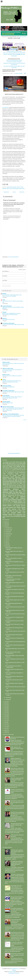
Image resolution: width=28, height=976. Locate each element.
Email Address (5, 271)
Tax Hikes (15, 511)
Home (14, 192)
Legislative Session (11, 489)
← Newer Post (6, 192)
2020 (8, 465)
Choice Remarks (5, 395)
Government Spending (8, 481)
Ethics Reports (9, 480)
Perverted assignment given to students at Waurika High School (17, 825)
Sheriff (21, 504)
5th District (9, 466)
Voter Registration (17, 514)
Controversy (22, 472)
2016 (10, 463)
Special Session (20, 505)
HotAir (3, 299)
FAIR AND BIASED (6, 401)
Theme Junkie (12, 971)
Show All (24, 419)
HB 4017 (19, 187)
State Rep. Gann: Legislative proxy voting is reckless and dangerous (17, 852)
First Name (4, 275)
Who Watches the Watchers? (8, 386)
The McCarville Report (7, 306)
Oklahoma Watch (6, 362)
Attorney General (17, 468)
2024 (5, 526)
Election (18, 477)
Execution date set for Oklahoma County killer (12, 375)
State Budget (9, 507)
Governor (20, 481)
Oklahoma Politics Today (7, 368)
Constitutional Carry (12, 472)
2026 (5, 522)
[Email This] (3, 184)
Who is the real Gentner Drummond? (14, 60)
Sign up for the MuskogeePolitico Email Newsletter (14, 52)
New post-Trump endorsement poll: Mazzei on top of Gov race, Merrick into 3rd (17, 814)
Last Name (4, 280)
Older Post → (22, 192)
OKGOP (4, 496)
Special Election (7, 505)
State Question (12, 509)
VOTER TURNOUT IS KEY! (7, 402)
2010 (14, 462)
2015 (5, 718)
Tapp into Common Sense (8, 406)
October (7, 531)
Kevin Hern (19, 487)
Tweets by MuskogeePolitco (14, 453)
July (6, 538)
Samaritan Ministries (7, 504)
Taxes (23, 511)
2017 (16, 463)
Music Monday (12, 493)
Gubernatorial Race (8, 483)
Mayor (4, 493)
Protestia (4, 312)
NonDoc (4, 379)
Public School (9, 188)
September (7, 533)
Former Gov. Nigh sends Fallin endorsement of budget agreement (17, 780)
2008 (5, 732)
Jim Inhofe (19, 486)
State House (21, 188)
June (6, 539)
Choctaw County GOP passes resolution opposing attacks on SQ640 (17, 791)
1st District (6, 462)
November (7, 529)
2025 (5, 524)
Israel (24, 484)
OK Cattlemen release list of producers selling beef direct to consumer (17, 910)
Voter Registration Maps (8, 516)
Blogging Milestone (6, 469)
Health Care (6, 484)
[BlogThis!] (4, 184)
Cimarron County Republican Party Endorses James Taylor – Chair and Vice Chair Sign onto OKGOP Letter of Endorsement (13, 409)
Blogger (14, 970)
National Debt (20, 495)
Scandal (15, 504)
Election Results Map (9, 478)
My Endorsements (10, 495)
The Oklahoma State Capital (8, 323)
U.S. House (11, 513)
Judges (4, 487)
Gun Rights (20, 483)
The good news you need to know (14, 51)
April (6, 544)
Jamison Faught (18, 73)
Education (14, 187)
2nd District (22, 465)
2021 (5, 706)
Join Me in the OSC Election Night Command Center (13, 324)
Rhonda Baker (16, 188)
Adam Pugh (9, 187)
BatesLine (4, 318)
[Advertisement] (14, 343)
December (7, 527)
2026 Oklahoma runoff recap (8, 319)
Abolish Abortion (20, 466)
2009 (5, 730)
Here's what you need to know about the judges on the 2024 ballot (17, 802)
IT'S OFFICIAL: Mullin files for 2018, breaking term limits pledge (17, 944)
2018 (20, 463)
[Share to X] (6, 184)
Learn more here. (22, 36)
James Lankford (9, 486)
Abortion (7, 468)
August (7, 535)
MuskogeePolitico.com (15, 968)
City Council (9, 471)
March (6, 546)
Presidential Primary (16, 501)
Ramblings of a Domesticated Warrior (10, 414)
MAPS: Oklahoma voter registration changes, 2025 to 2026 (17, 749)
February (7, 697)
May (6, 541)
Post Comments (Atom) (13, 256)
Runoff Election (18, 502)
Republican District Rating (7, 502)
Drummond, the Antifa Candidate (14, 61)
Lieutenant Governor (8, 490)
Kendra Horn (11, 487)
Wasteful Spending (20, 516)
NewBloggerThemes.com (14, 973)
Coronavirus (10, 474)
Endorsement (21, 478)
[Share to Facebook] (7, 184)
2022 (14, 465)
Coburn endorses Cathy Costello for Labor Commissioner (16, 921)
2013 (5, 722)
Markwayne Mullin (7, 492)
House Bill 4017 (5, 107)
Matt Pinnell (19, 492)
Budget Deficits (16, 469)
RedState (4, 293)
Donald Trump (17, 475)
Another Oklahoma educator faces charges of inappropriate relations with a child (12, 397)
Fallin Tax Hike (18, 480)
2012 (20, 462)
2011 (5, 726)
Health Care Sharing (16, 484)
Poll (6, 501)
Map (20, 490)
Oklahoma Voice (5, 374)
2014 (4, 463)
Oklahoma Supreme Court (18, 499)
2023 (5, 702)
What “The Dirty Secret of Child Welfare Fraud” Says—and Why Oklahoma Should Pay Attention (13, 416)
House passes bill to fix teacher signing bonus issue (12, 70)
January (7, 699)
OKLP (14, 496)
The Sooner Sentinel (6, 385)
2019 (4, 465)
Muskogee (22, 493)
